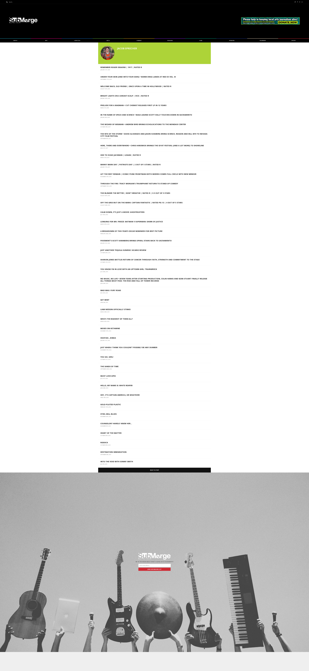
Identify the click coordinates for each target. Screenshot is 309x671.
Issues (293, 40)
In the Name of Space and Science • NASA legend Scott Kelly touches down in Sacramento (146, 115)
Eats (108, 40)
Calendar (263, 40)
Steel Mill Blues (108, 414)
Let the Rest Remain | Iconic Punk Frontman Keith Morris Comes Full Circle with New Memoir (148, 174)
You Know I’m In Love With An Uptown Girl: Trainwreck (128, 269)
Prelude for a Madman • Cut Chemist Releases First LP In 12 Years (133, 105)
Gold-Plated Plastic (110, 404)
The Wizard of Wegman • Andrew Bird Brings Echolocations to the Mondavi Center (143, 124)
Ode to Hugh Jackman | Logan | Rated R (120, 155)
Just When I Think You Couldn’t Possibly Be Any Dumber (128, 347)
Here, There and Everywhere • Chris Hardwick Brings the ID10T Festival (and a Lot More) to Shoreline (152, 145)
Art (46, 40)
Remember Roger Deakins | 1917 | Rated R (121, 67)
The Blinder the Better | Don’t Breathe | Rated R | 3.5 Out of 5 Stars (135, 193)
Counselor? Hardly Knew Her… (116, 423)
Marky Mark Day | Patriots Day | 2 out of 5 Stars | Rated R (130, 164)
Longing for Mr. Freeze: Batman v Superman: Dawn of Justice (131, 221)
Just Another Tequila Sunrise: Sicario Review (123, 250)
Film (200, 40)
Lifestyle (77, 40)
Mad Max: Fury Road (110, 290)
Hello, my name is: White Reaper (116, 385)
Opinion (231, 40)
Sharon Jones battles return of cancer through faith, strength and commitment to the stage (150, 259)
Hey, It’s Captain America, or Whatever (120, 395)
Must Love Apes (108, 376)
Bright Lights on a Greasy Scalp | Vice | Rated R (124, 96)
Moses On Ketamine (110, 328)
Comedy (139, 40)
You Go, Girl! (106, 357)
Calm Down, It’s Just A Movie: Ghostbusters (122, 212)
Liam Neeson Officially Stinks (115, 309)
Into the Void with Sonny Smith (116, 461)
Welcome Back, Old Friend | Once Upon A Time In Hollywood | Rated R (135, 86)
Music (15, 40)
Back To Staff (154, 470)
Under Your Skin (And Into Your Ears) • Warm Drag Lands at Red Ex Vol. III (138, 77)
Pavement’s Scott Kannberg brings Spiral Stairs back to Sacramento (136, 240)
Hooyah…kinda (108, 338)
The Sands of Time (109, 366)
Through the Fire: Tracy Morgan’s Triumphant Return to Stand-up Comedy (139, 183)
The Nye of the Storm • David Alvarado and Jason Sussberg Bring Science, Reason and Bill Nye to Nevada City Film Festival (153, 135)
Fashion (170, 40)
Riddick (104, 442)
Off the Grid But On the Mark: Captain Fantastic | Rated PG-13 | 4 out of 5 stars (141, 202)
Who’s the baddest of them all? (116, 319)
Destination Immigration (113, 452)
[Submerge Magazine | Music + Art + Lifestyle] (23, 23)
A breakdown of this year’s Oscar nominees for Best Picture (131, 231)
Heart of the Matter (111, 433)
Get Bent (104, 300)
